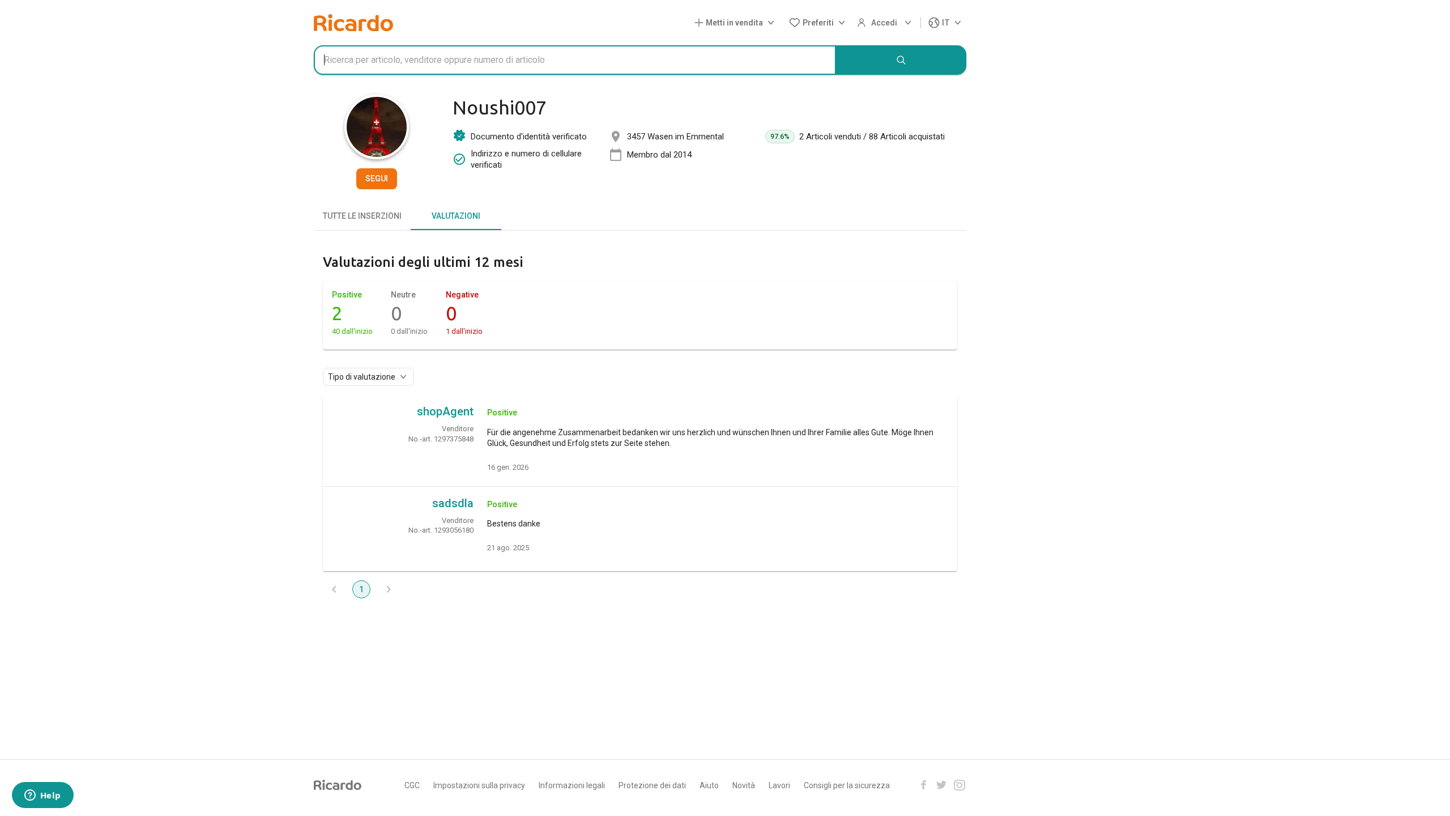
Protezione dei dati (652, 785)
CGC (412, 785)
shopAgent (445, 411)
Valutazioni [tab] (456, 215)
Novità (743, 785)
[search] (901, 60)
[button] (737, 23)
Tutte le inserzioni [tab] (362, 215)
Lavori (779, 785)
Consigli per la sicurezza (847, 785)
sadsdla (453, 503)
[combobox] (575, 60)
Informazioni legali (572, 785)
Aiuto (709, 785)
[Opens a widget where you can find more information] (42, 796)
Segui (376, 178)
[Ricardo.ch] (353, 22)
